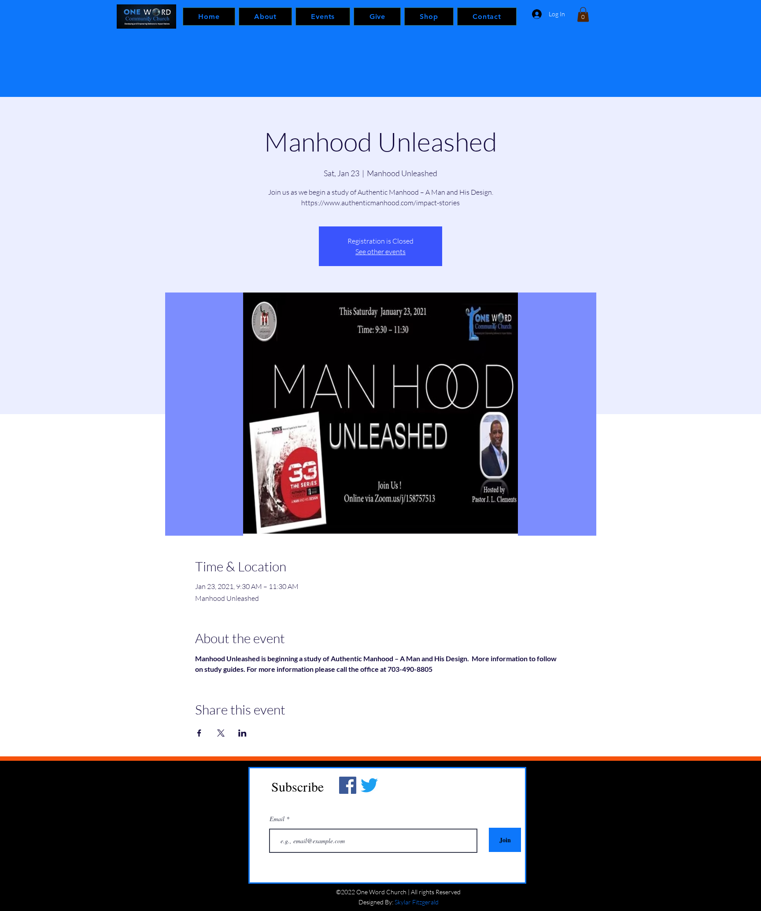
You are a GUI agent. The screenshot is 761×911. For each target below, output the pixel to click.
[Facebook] (347, 785)
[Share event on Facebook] (199, 733)
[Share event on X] (221, 733)
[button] (583, 14)
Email (278, 819)
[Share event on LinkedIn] (242, 733)
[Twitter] (369, 785)
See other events (380, 251)
